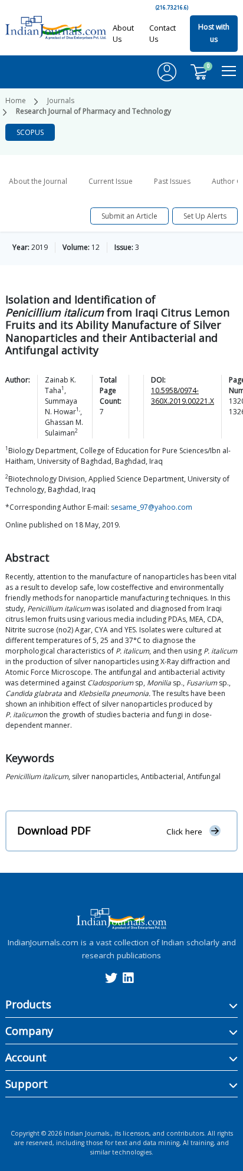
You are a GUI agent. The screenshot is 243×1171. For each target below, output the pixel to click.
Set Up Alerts (204, 216)
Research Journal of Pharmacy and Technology (93, 111)
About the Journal (38, 181)
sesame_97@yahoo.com (151, 507)
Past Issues (172, 181)
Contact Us (162, 33)
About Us (123, 33)
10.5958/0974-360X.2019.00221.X (182, 395)
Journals (60, 100)
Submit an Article (129, 216)
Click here (184, 831)
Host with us (213, 33)
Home (15, 100)
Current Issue (110, 181)
